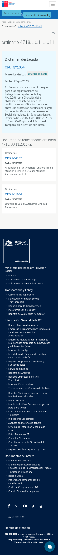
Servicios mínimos (18, 368)
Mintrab (12, 275)
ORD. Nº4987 (13, 158)
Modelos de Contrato (19, 460)
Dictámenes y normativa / (19, 21)
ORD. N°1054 (15, 67)
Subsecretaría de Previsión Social (26, 283)
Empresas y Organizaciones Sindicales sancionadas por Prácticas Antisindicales (29, 332)
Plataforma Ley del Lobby (21, 309)
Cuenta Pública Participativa (23, 491)
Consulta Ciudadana (19, 438)
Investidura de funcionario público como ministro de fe (27, 356)
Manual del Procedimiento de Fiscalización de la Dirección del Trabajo (30, 466)
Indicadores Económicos (21, 418)
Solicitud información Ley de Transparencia (23, 300)
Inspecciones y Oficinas (19, 539)
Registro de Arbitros (19, 372)
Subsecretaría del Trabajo (22, 279)
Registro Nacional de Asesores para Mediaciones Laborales (27, 394)
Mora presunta (16, 400)
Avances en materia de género (24, 422)
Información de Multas (20, 384)
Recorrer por (11, 13)
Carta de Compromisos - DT (23, 487)
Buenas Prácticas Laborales (23, 325)
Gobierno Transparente (21, 294)
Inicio (4, 21)
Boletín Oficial (15, 475)
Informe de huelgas (18, 350)
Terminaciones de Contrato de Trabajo (29, 388)
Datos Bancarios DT (18, 434)
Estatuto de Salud (37, 73)
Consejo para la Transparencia (24, 305)
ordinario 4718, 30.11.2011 (30, 26)
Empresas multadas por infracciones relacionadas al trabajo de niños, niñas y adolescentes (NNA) (29, 343)
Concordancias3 (9, 26)
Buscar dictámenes (36, 15)
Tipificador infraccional (20, 471)
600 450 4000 (11, 534)
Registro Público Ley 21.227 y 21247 (27, 449)
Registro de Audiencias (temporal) (26, 313)
